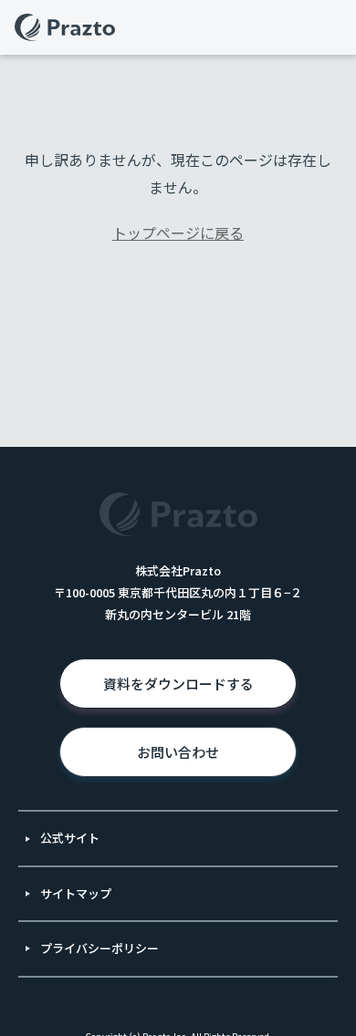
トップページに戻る (178, 232)
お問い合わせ (178, 751)
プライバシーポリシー (99, 948)
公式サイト (69, 837)
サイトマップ (75, 893)
